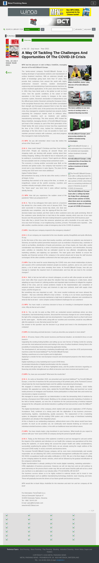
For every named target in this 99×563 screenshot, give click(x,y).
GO (42, 29)
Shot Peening (24, 549)
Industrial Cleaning (66, 549)
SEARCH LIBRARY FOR (14, 29)
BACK (9, 73)
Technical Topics (13, 549)
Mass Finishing (36, 549)
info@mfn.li (60, 560)
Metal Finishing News (17, 3)
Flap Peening (47, 549)
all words (78, 29)
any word (87, 29)
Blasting (56, 549)
